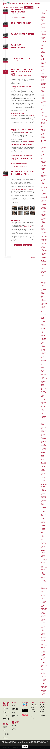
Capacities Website (33, 712)
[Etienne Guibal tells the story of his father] (32, 208)
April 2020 (43, 675)
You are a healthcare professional (43, 466)
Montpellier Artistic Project (43, 285)
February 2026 (44, 559)
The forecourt (44, 239)
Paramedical (43, 325)
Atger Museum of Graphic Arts (43, 301)
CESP (42, 106)
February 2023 (44, 616)
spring (42, 526)
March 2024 (43, 598)
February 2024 (44, 599)
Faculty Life (43, 448)
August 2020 (43, 669)
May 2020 (43, 673)
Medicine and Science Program (44, 125)
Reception (43, 528)
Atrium (42, 72)
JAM (42, 225)
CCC (42, 102)
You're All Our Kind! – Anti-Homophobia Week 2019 (23, 71)
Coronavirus (43, 490)
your (42, 420)
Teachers (33, 0)
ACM (42, 40)
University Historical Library (43, 89)
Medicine (43, 276)
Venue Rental (43, 514)
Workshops (43, 481)
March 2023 (43, 615)
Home (42, 38)
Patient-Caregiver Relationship (43, 391)
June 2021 (43, 651)
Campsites (43, 172)
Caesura (43, 108)
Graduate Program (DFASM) (43, 21)
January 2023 (43, 617)
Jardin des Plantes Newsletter (43, 310)
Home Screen (44, 171)
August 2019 (43, 690)
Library (42, 86)
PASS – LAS (43, 336)
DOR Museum (44, 303)
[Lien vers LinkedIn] (5, 1)
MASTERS (43, 267)
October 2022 (44, 624)
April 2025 (43, 577)
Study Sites (43, 419)
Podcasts (43, 367)
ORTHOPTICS (44, 322)
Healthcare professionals (20, 0)
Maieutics (43, 242)
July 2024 (43, 592)
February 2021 (44, 657)
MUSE (42, 518)
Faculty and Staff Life (22, 75)
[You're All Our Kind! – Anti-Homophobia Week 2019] (5, 71)
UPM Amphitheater (20, 58)
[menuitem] (6, 4)
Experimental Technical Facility (43, 362)
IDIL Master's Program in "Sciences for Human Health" (44, 253)
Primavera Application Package (43, 140)
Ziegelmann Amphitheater (18, 11)
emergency (43, 540)
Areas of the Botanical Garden (43, 546)
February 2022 (44, 637)
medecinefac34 (22, 17)
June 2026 (43, 553)
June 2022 (43, 631)
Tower (42, 426)
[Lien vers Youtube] (9, 1)
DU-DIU (42, 151)
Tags (42, 173)
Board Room (43, 405)
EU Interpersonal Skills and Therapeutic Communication (44, 440)
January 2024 (43, 601)
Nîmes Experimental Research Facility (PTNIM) (43, 477)
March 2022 (43, 636)
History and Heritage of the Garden (43, 207)
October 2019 (44, 686)
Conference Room (14, 13)
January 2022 (43, 638)
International (43, 507)
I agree (25, 746)
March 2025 (43, 579)
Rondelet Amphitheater (18, 46)
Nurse (42, 132)
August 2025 (43, 572)
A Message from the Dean (43, 291)
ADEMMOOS (43, 47)
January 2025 (43, 581)
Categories (43, 101)
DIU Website (33, 709)
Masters (43, 268)
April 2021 (43, 654)
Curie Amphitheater (21, 23)
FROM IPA (43, 133)
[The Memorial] (20, 213)
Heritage (19, 175)
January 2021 (43, 658)
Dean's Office (44, 93)
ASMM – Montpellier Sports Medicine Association (43, 59)
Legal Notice (43, 279)
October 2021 (44, 645)
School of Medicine (23, 166)
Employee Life (44, 542)
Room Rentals (44, 240)
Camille (42, 94)
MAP (42, 244)
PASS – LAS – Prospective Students (44, 340)
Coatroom (43, 446)
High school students (43, 0)
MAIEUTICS (43, 243)
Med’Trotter (43, 272)
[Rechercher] (39, 7)
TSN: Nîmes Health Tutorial (43, 432)
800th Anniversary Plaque (43, 358)
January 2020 (43, 679)
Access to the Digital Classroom (34, 705)
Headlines (13, 75)
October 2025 (44, 567)
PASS (42, 331)
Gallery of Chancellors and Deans (43, 192)
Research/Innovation (45, 529)
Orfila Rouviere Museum (43, 306)
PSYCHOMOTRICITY (45, 380)
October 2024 (44, 588)
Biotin (42, 91)
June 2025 (43, 574)
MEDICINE (43, 278)
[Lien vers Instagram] (7, 1)
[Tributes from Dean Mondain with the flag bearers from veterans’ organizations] (20, 208)
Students (13, 0)
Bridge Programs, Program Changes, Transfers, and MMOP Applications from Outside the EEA (44, 348)
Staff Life (23, 175)
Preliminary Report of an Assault (43, 376)
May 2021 (43, 652)
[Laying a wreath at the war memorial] (5, 173)
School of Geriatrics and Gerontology (44, 160)
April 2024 (43, 597)
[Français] (36, 7)
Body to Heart (44, 116)
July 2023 (43, 612)
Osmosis (43, 324)
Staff (37, 0)
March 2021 (43, 655)
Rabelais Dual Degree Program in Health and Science (44, 146)
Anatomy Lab (44, 235)
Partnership (43, 329)
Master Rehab (44, 257)
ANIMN (42, 55)
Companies (28, 0)
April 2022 (43, 634)
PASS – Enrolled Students (43, 334)
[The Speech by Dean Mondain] (32, 213)
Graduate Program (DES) (43, 29)
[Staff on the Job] (14, 213)
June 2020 (43, 672)
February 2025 (44, 580)
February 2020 (44, 677)
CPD (42, 150)
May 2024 (43, 595)
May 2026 (43, 555)
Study (42, 536)
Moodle (42, 288)
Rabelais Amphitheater (22, 34)
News (42, 44)
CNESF (42, 109)
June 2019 (43, 691)
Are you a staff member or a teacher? (44, 462)
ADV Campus (43, 95)
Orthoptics (43, 321)
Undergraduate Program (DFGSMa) (44, 16)
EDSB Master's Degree (43, 248)
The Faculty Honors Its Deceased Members (23, 173)
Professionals (44, 378)
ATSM (42, 73)
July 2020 (43, 670)
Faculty (42, 180)
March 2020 (43, 676)
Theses (42, 424)
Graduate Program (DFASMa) (43, 25)
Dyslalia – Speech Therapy (43, 136)
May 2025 (43, 576)
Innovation (43, 212)
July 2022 (43, 630)
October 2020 (44, 665)
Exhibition (43, 503)
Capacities (43, 100)
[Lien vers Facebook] (3, 1)
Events (16, 75)
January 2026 (43, 560)
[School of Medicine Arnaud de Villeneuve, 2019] (5, 11)
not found (43, 313)
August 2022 (43, 629)
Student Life (28, 75)
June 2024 (43, 594)
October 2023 (44, 608)
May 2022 (43, 633)
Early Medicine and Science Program (44, 129)
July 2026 (43, 552)
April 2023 (43, 613)
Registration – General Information (44, 217)
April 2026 (43, 556)
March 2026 (43, 558)
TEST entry (43, 214)
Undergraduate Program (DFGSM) (44, 12)
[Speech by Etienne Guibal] (26, 208)
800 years (43, 37)
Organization (43, 314)
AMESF (42, 51)
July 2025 (43, 573)
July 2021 (43, 650)
